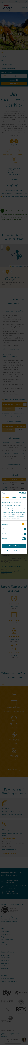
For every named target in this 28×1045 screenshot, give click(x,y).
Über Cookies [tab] (22, 497)
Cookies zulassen (14, 545)
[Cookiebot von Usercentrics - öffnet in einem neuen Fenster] (19, 493)
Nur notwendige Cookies (14, 550)
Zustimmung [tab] (5, 497)
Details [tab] (14, 497)
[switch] (24, 529)
